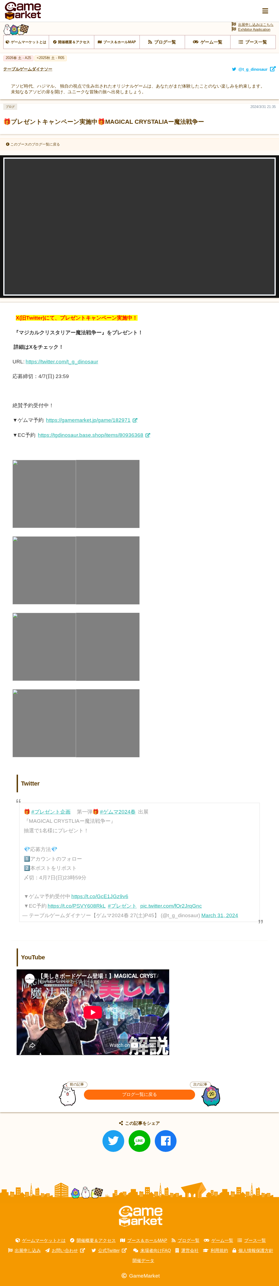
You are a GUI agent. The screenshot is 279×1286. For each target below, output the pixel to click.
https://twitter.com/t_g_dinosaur (62, 361)
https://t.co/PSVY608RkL (77, 906)
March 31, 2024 (219, 915)
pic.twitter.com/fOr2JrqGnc (171, 906)
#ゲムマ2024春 (118, 812)
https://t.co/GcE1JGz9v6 (99, 896)
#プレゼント (122, 906)
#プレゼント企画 (51, 812)
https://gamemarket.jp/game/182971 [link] (88, 420)
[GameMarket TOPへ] (140, 1216)
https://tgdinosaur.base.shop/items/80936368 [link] (90, 435)
